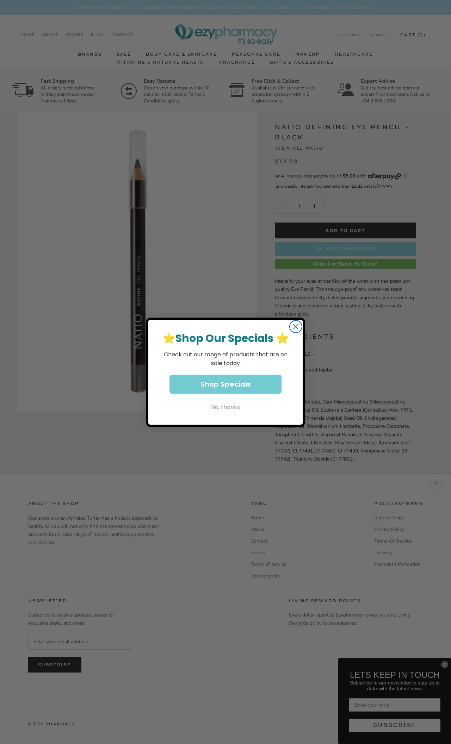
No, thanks (225, 407)
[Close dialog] (296, 326)
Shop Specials (225, 384)
